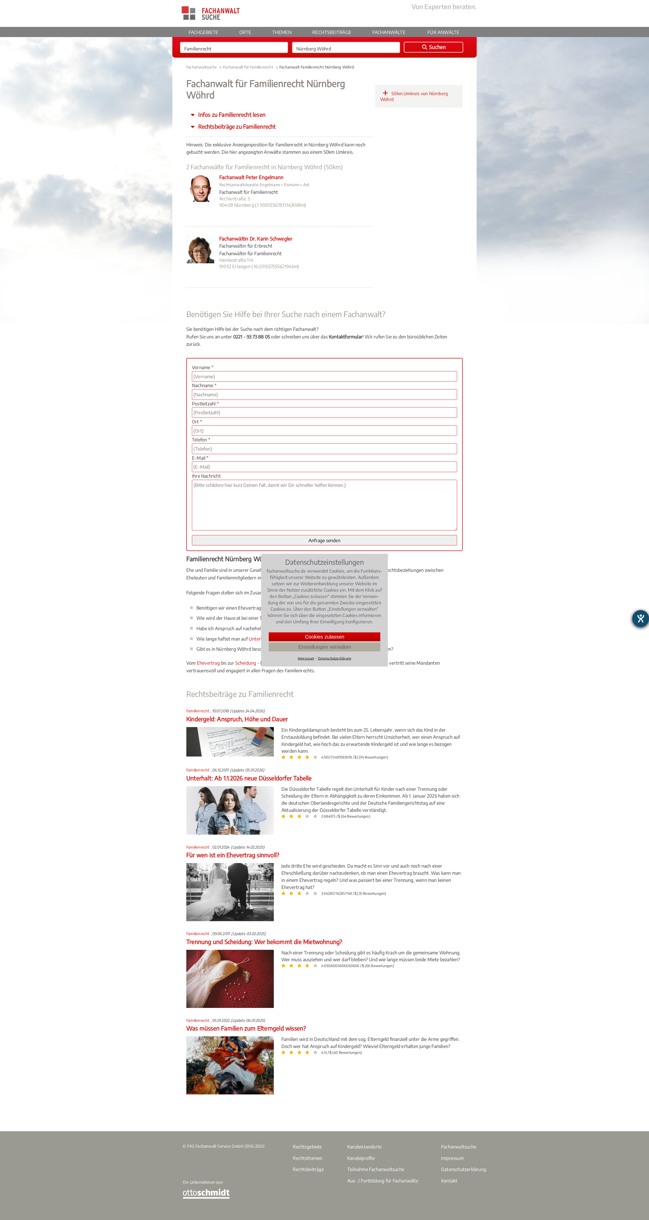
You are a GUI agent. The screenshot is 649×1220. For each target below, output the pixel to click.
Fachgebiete (204, 32)
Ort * (197, 421)
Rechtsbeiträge (331, 32)
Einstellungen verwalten (324, 646)
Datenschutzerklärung (463, 1169)
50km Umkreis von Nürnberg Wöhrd (414, 96)
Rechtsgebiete (307, 1146)
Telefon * (201, 439)
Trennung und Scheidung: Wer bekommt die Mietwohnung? (264, 941)
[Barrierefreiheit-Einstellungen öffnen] (640, 618)
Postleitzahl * (205, 403)
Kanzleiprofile (361, 1158)
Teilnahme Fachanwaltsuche (375, 1169)
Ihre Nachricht (206, 476)
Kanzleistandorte (364, 1146)
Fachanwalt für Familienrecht (248, 67)
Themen (282, 32)
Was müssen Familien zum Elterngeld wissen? (246, 1028)
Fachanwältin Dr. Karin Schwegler (255, 238)
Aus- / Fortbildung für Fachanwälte (382, 1180)
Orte (245, 32)
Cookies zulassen (324, 636)
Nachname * (204, 385)
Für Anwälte (443, 32)
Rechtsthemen (307, 1158)
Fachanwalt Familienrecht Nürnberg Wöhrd (316, 67)
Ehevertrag (208, 663)
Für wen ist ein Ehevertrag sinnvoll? (232, 854)
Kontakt (449, 1180)
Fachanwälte (389, 32)
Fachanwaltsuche (201, 67)
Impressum (452, 1158)
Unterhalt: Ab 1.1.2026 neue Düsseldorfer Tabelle (249, 778)
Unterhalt (258, 639)
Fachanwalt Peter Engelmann (251, 177)
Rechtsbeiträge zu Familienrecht (236, 126)
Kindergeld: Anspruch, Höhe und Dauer (237, 719)
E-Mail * (200, 458)
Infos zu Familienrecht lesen (231, 114)
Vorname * (202, 367)
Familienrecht (198, 711)
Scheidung (245, 663)
